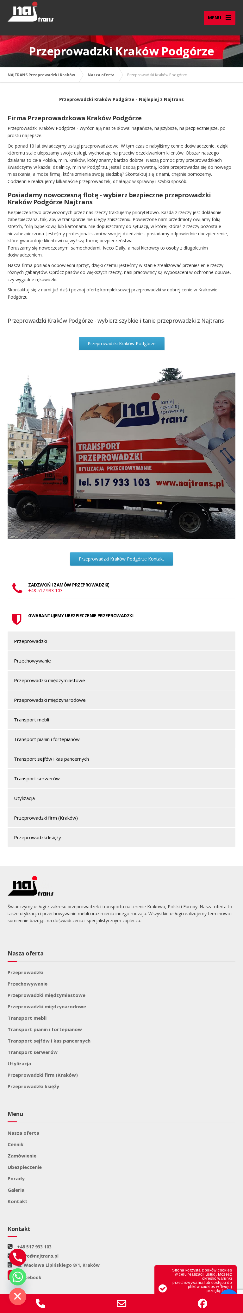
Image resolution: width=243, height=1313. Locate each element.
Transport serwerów (37, 778)
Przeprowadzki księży (37, 837)
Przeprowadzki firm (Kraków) (46, 818)
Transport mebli (31, 719)
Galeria (16, 1190)
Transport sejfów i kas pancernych (51, 759)
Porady (16, 1178)
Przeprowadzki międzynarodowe (50, 700)
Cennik (15, 1144)
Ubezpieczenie (25, 1167)
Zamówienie (22, 1155)
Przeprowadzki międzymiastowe (49, 680)
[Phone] (17, 1257)
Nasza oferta (23, 1133)
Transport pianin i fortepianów (47, 739)
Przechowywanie (32, 660)
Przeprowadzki (30, 641)
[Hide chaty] (17, 1296)
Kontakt (18, 1201)
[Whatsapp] (17, 1276)
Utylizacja (24, 798)
